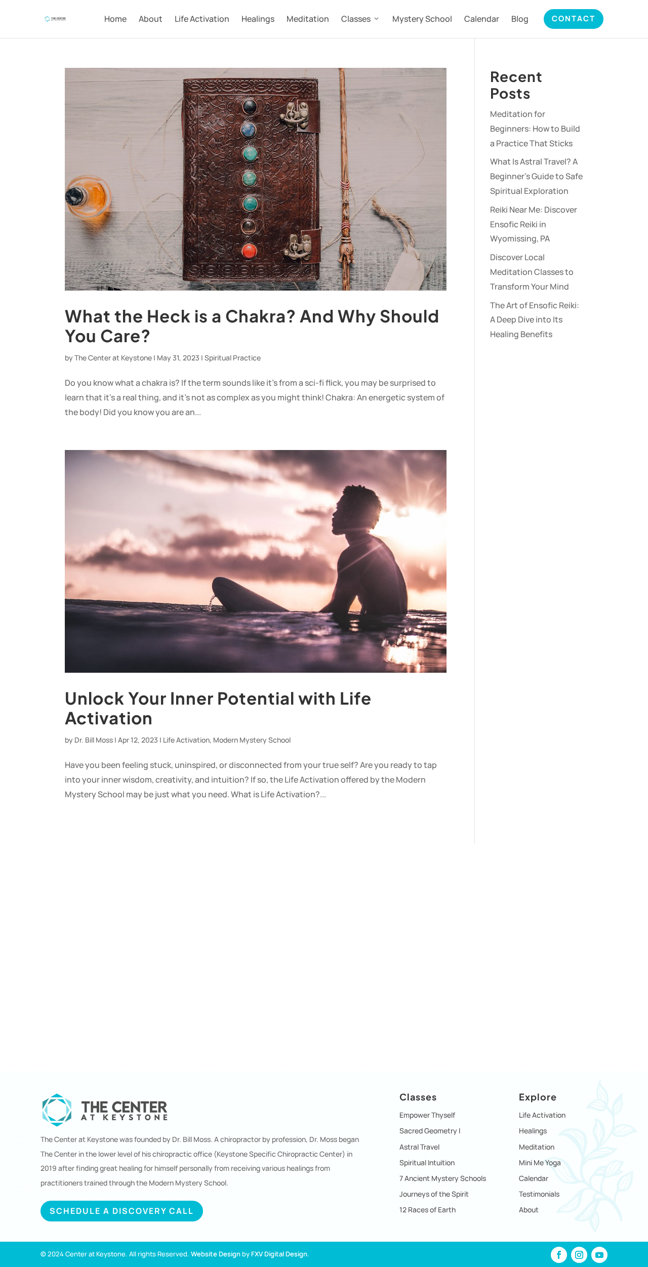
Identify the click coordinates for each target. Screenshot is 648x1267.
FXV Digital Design (279, 1253)
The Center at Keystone (113, 357)
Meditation (308, 18)
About (151, 18)
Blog (520, 18)
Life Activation (202, 18)
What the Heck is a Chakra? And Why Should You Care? (252, 325)
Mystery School (422, 18)
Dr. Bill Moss (93, 740)
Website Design (215, 1253)
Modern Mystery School (252, 740)
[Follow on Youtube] (599, 1255)
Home (115, 18)
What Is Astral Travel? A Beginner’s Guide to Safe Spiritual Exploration (536, 176)
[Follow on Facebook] (559, 1255)
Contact (573, 18)
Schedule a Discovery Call (122, 1210)
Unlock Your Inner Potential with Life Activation (218, 707)
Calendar (481, 18)
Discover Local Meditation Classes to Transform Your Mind (532, 272)
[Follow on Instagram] (579, 1255)
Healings (257, 18)
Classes (356, 18)
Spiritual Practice (233, 357)
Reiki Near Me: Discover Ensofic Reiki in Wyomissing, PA (533, 224)
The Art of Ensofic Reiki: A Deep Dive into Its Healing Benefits (534, 320)
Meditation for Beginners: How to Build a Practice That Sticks (535, 128)
